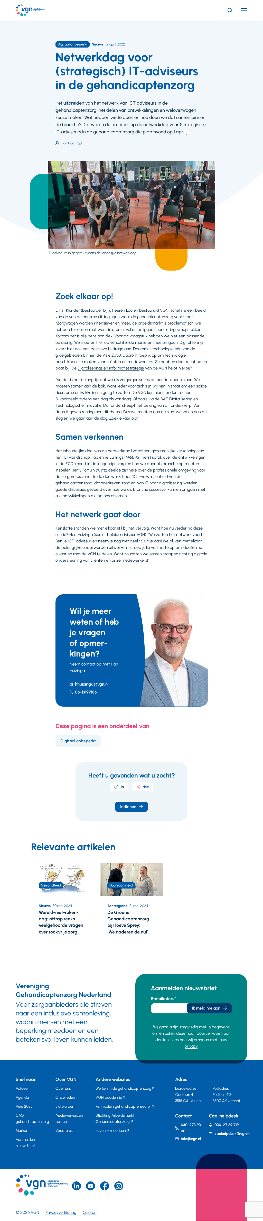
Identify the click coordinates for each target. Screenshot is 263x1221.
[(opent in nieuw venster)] (104, 1185)
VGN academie (109, 1097)
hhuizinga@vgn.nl (92, 684)
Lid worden (64, 1106)
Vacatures (63, 1130)
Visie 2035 (24, 1106)
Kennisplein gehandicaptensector (123, 1106)
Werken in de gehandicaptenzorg (123, 1088)
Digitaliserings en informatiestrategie (111, 368)
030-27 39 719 (226, 1125)
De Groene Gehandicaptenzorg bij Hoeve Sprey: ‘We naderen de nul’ (128, 922)
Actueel (22, 1088)
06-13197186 (86, 692)
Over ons (63, 1088)
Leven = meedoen (111, 1130)
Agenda (22, 1097)
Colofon (90, 1212)
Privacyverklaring (60, 1212)
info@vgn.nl (191, 1138)
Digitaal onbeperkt (78, 740)
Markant (23, 1130)
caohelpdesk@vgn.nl (232, 1133)
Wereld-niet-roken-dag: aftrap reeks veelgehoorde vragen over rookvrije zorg (61, 922)
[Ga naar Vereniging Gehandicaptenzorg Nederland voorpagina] (38, 10)
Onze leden (65, 1097)
